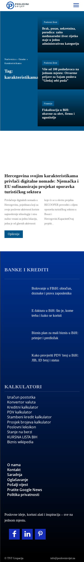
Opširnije (13, 234)
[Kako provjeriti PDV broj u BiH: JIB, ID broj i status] (15, 358)
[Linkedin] (27, 534)
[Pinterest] (40, 534)
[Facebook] (14, 534)
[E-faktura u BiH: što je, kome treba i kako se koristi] (15, 313)
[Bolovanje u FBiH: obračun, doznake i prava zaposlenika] (15, 291)
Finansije (48, 103)
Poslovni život (50, 22)
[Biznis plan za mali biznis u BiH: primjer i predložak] (15, 336)
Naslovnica (9, 59)
